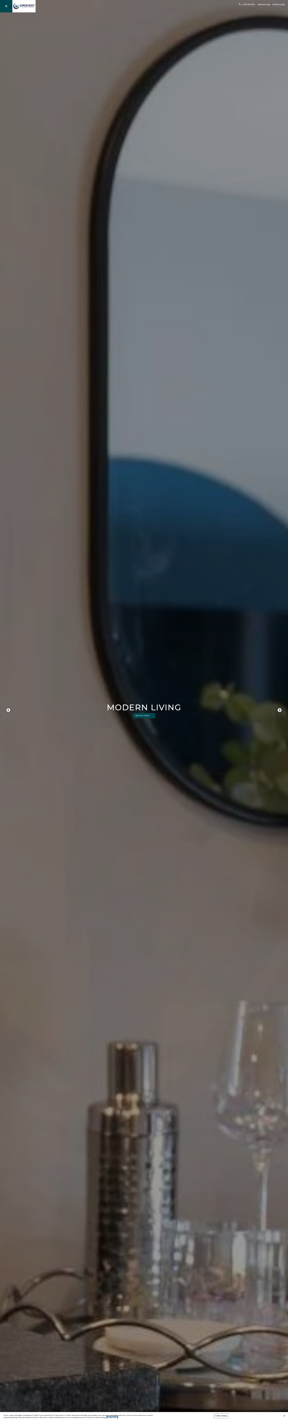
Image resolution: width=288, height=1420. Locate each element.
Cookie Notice (112, 1418)
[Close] (284, 1415)
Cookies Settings (221, 1416)
